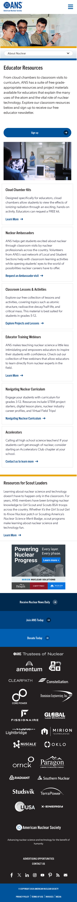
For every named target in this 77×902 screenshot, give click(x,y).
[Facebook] (11, 875)
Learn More (12, 219)
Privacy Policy (22, 896)
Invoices (50, 896)
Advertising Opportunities (38, 858)
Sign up (34, 132)
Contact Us (38, 863)
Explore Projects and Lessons (22, 323)
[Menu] (70, 7)
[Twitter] (19, 875)
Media (58, 896)
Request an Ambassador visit (22, 275)
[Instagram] (35, 875)
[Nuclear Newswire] (58, 875)
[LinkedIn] (27, 875)
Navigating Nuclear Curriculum (23, 418)
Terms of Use (37, 896)
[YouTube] (42, 875)
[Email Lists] (65, 875)
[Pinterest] (50, 875)
